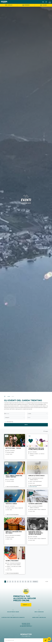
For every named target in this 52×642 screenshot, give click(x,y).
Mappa (46, 431)
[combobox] (37, 413)
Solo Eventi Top (9, 421)
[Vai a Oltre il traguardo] (14, 560)
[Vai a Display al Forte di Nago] (37, 475)
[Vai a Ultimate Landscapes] (37, 503)
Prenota (25, 604)
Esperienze (26, 5)
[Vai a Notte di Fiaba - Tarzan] (14, 447)
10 (28, 581)
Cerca (26, 424)
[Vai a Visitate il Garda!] (14, 503)
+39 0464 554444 (26, 624)
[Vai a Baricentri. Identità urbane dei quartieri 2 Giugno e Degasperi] (37, 531)
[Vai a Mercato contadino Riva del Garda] (14, 531)
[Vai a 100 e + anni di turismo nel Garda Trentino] (14, 475)
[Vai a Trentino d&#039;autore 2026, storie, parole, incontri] (37, 447)
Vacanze (44, 5)
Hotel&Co (9, 5)
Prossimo (35, 581)
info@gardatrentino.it (26, 626)
